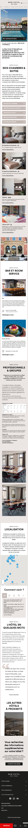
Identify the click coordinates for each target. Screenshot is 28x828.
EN (24, 3)
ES (26, 3)
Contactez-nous (16, 35)
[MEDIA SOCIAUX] (10, 799)
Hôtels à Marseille (12, 43)
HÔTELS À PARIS (5, 781)
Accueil (4, 43)
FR (21, 3)
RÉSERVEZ (6, 825)
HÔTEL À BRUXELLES (6, 790)
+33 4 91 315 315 (6, 35)
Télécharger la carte (8, 314)
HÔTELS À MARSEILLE (6, 785)
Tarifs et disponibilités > (8, 149)
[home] (14, 3)
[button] (4, 134)
